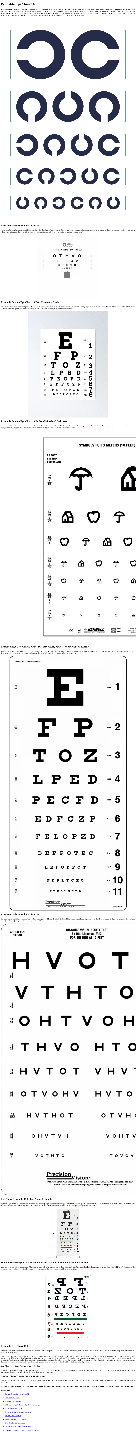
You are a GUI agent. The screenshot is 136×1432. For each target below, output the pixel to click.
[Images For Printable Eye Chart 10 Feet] (68, 1307)
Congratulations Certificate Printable (17, 1394)
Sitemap (21, 1430)
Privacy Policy (12, 1430)
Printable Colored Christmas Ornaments (18, 1412)
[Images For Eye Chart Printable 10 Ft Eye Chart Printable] (68, 1060)
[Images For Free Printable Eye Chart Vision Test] (68, 120)
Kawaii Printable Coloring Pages (16, 1419)
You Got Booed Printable (13, 1408)
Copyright (34, 1430)
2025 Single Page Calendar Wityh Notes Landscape (22, 1405)
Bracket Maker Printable (13, 1416)
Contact (3, 1430)
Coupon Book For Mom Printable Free (18, 1426)
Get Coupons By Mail (12, 1398)
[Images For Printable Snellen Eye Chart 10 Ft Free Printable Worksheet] (68, 364)
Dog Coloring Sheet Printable (15, 1423)
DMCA (27, 1430)
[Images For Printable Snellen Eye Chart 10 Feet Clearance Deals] (68, 267)
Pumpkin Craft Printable (13, 1401)
